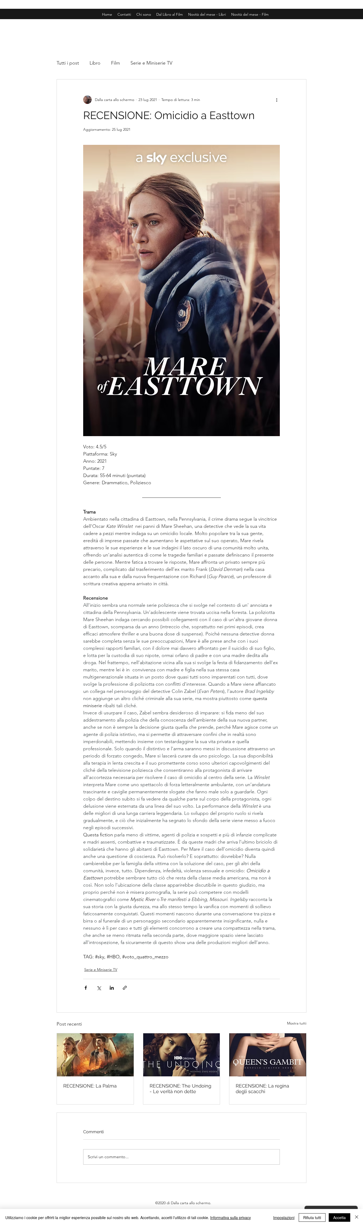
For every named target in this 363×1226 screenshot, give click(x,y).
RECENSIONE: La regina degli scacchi (262, 1088)
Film (115, 63)
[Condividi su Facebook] (85, 987)
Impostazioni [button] (283, 1217)
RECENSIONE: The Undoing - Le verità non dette (180, 1088)
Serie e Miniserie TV (151, 63)
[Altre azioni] (276, 99)
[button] (250, 14)
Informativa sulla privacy (230, 1217)
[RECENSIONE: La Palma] (95, 1054)
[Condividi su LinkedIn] (111, 987)
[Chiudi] (356, 1217)
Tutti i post (68, 63)
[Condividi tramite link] (124, 987)
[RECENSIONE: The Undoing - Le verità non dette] (181, 1054)
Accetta (339, 1217)
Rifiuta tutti (312, 1217)
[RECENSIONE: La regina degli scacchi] (267, 1054)
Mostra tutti (296, 1023)
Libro (95, 63)
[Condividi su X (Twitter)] (98, 987)
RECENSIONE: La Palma (90, 1086)
